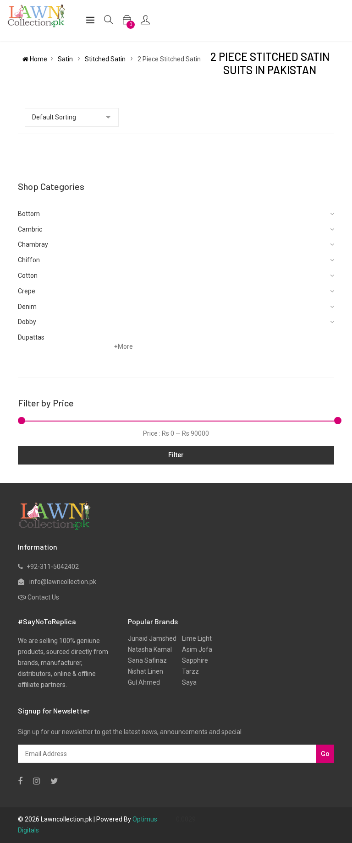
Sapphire (192, 660)
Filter (176, 455)
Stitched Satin (106, 59)
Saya (186, 682)
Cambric (30, 229)
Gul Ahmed (144, 682)
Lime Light (194, 638)
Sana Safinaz (147, 660)
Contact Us (43, 597)
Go (325, 753)
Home (37, 59)
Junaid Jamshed (152, 638)
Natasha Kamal (150, 649)
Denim (27, 306)
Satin (66, 59)
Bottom (29, 213)
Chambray (33, 244)
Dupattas (31, 337)
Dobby (27, 321)
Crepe (26, 291)
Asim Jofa (194, 649)
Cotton (28, 275)
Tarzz (187, 671)
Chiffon (29, 260)
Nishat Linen (145, 671)
